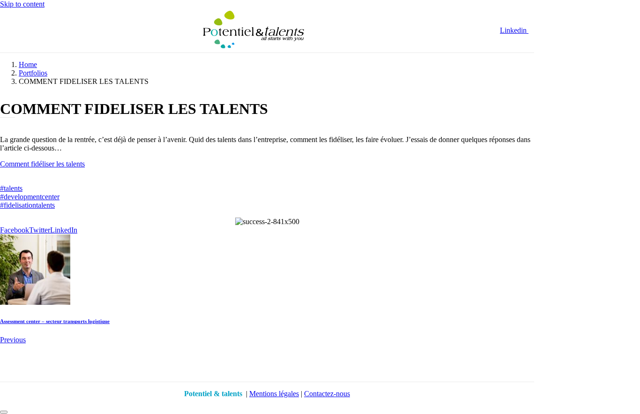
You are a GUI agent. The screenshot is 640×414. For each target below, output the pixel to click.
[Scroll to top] (3, 412)
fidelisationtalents (27, 205)
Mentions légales (274, 394)
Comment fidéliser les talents (42, 164)
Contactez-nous (327, 394)
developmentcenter (30, 197)
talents (11, 188)
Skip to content (22, 4)
